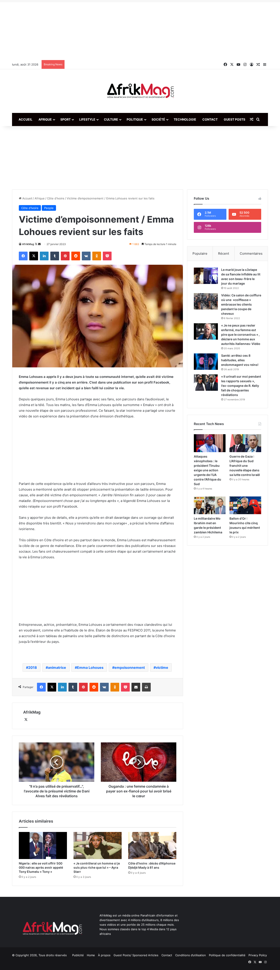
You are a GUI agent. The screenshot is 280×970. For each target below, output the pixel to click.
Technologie (185, 119)
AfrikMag (28, 244)
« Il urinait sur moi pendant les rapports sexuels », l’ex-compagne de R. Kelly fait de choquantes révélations (241, 386)
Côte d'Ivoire (55, 198)
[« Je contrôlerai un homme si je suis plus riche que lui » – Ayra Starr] (98, 845)
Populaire (199, 253)
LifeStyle (87, 119)
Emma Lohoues (90, 667)
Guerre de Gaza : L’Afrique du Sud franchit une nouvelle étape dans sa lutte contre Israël (244, 466)
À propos (104, 955)
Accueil (25, 119)
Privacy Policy (257, 955)
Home (91, 955)
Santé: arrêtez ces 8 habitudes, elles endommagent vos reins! (239, 360)
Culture (111, 119)
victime (162, 667)
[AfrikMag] (140, 91)
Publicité (78, 955)
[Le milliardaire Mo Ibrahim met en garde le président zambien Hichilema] (210, 505)
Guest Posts (234, 119)
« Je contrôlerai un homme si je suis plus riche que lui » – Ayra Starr (97, 867)
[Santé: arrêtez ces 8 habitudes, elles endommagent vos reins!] (206, 361)
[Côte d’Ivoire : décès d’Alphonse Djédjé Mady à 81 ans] (152, 845)
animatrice (57, 667)
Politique (135, 119)
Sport (65, 119)
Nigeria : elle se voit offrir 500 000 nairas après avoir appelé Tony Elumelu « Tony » (41, 867)
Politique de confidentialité (227, 955)
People (49, 208)
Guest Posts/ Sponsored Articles (136, 955)
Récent (223, 253)
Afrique (45, 119)
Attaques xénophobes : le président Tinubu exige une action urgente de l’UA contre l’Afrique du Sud (207, 470)
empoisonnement (129, 667)
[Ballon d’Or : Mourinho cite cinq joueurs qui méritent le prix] (245, 505)
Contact (210, 119)
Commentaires (251, 253)
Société (158, 119)
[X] (25, 719)
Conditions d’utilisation (190, 955)
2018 (32, 667)
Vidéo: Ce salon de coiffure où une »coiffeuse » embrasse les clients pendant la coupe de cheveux (241, 304)
